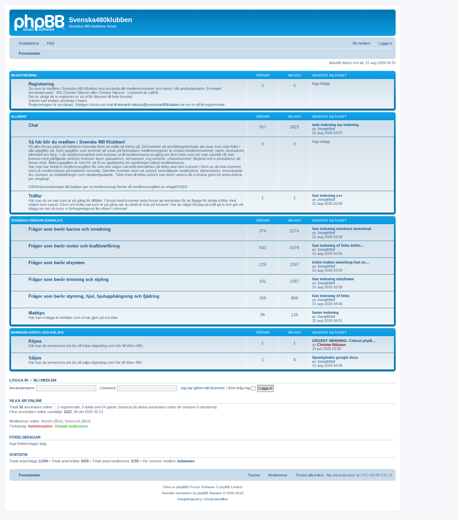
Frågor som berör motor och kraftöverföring (74, 245)
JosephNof (326, 129)
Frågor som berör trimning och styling (68, 279)
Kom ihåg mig (239, 388)
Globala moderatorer (71, 426)
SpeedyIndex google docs (335, 357)
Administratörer (40, 426)
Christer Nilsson (331, 345)
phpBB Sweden (209, 493)
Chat (33, 125)
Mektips (36, 312)
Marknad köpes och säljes (37, 332)
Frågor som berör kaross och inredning (69, 229)
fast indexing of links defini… (338, 245)
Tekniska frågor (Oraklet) (37, 220)
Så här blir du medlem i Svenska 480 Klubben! (76, 142)
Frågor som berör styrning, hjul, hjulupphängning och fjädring (93, 296)
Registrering (24, 75)
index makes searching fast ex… (340, 262)
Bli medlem (45, 380)
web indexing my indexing (335, 125)
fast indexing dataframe (333, 279)
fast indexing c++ (327, 195)
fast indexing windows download (341, 229)
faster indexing (325, 312)
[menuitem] (47, 43)
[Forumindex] (40, 22)
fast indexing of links (330, 296)
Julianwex (185, 461)
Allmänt (19, 116)
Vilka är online (25, 401)
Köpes (35, 341)
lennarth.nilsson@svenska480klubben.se (151, 105)
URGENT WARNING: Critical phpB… (344, 341)
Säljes (34, 357)
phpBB (181, 487)
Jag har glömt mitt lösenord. (202, 388)
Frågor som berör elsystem (56, 262)
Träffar (35, 195)
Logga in (18, 380)
